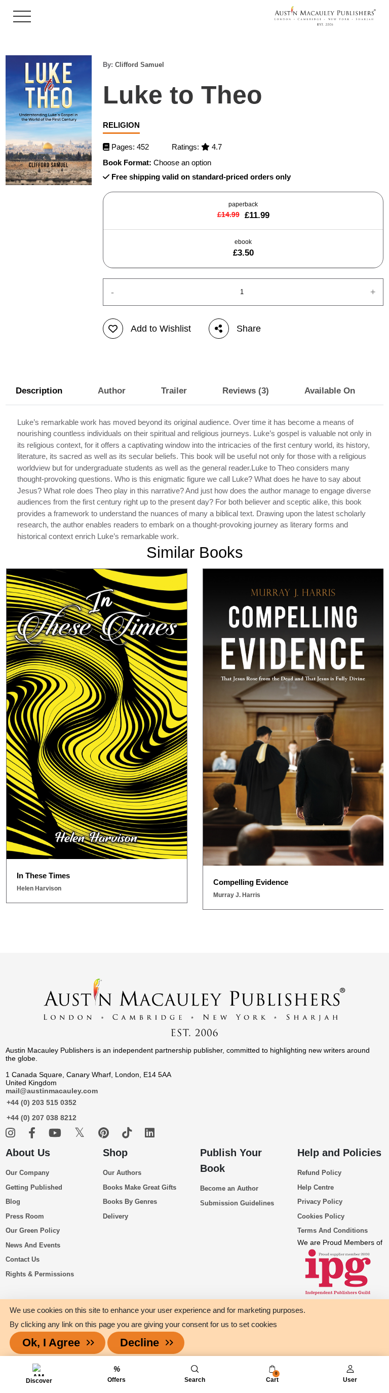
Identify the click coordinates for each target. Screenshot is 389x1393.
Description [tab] (39, 391)
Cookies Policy (320, 1216)
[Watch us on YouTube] (56, 1133)
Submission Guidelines (237, 1203)
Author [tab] (112, 391)
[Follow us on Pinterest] (105, 1133)
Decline (139, 1342)
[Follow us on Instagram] (12, 1133)
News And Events (33, 1245)
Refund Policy (319, 1172)
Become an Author (229, 1188)
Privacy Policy (319, 1201)
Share (249, 329)
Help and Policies (339, 1152)
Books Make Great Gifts (139, 1187)
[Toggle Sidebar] (22, 16)
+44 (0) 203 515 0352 (41, 1102)
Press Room (25, 1216)
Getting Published (34, 1187)
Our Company (27, 1172)
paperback (243, 210)
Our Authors (122, 1172)
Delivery (115, 1216)
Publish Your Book (231, 1160)
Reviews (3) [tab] (245, 391)
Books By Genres (130, 1201)
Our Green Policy (33, 1230)
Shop (115, 1152)
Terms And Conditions (332, 1230)
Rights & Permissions (40, 1274)
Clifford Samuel (139, 64)
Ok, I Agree (51, 1342)
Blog (13, 1201)
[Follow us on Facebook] (33, 1133)
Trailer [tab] (174, 391)
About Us (28, 1152)
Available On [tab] (329, 391)
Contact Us (23, 1259)
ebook (243, 248)
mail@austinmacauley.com (52, 1091)
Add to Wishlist (161, 329)
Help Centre (315, 1187)
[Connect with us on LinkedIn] (149, 1133)
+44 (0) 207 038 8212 (41, 1118)
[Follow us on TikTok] (128, 1133)
